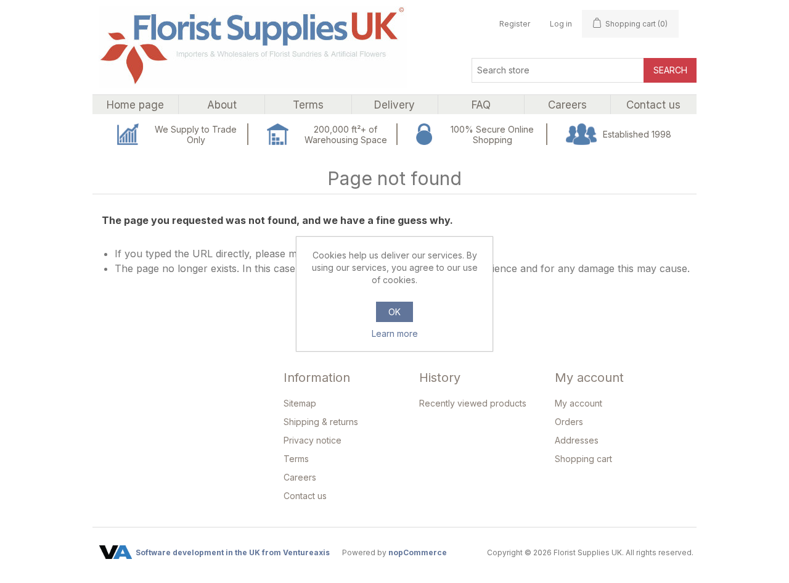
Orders (569, 421)
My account (578, 403)
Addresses (577, 440)
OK (394, 312)
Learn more (395, 333)
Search (670, 70)
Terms (296, 458)
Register (514, 23)
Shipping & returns (321, 421)
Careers (300, 477)
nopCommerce (417, 552)
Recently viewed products (472, 403)
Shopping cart (583, 458)
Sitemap (300, 403)
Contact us (305, 495)
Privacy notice (312, 440)
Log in (561, 23)
